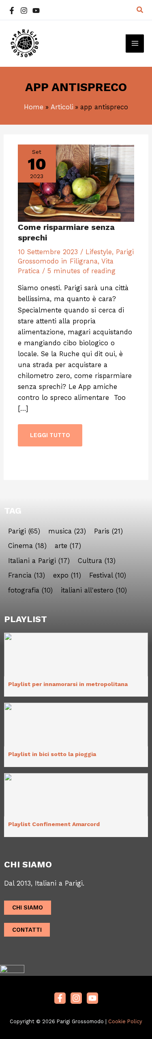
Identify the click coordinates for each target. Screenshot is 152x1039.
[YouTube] (36, 10)
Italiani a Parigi (39, 561)
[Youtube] (92, 998)
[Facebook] (11, 10)
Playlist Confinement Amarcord (54, 824)
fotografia (30, 590)
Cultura (97, 561)
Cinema (27, 546)
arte (68, 546)
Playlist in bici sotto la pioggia (52, 754)
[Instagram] (24, 10)
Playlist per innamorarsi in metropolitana (68, 684)
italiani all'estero (94, 590)
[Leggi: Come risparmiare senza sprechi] (76, 183)
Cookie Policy (125, 1021)
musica (67, 531)
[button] (140, 10)
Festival (107, 575)
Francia (26, 575)
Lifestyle (99, 252)
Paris (108, 531)
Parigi (24, 531)
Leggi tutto (50, 431)
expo (67, 575)
